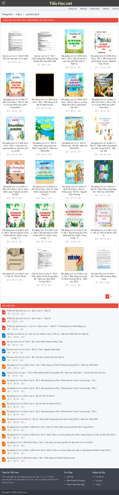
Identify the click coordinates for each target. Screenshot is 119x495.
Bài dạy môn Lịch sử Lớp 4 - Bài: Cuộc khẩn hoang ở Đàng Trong (103, 276)
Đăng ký (83, 9)
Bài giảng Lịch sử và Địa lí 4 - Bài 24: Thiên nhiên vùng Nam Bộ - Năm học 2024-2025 (103, 189)
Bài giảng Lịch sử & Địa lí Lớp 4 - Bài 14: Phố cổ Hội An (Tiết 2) (103, 232)
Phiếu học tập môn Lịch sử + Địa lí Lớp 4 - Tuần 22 (29, 318)
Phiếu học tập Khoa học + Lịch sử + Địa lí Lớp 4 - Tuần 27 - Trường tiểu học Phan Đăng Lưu (46, 326)
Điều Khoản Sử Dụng (76, 480)
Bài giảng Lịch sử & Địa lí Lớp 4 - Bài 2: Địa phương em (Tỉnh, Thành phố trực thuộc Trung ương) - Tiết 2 (51, 388)
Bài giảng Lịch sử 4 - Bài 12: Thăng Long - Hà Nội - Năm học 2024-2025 (74, 145)
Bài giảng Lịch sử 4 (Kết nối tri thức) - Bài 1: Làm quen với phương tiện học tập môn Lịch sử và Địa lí (50, 442)
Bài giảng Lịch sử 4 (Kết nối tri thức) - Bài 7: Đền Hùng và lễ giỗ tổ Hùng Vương (45, 102)
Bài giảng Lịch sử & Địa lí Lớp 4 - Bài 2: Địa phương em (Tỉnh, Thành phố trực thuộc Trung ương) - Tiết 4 (51, 411)
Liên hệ (115, 9)
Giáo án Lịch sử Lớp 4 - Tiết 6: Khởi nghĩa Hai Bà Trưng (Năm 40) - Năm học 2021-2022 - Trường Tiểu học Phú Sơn (56, 373)
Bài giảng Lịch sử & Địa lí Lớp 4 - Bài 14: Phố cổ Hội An (30, 396)
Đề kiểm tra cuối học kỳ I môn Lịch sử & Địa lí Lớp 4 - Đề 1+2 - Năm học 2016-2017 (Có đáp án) (47, 334)
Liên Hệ (70, 477)
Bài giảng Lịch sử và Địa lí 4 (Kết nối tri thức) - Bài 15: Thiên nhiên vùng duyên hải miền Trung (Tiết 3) (50, 427)
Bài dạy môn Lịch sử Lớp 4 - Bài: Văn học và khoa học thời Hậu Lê (35, 357)
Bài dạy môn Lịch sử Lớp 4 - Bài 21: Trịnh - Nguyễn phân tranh (33, 349)
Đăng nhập (94, 9)
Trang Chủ (72, 9)
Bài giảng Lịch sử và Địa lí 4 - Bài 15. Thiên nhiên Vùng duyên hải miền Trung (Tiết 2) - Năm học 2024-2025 (52, 419)
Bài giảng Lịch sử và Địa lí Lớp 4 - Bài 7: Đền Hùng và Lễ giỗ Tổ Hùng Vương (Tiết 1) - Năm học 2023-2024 (52, 365)
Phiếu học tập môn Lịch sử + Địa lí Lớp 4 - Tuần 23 (29, 311)
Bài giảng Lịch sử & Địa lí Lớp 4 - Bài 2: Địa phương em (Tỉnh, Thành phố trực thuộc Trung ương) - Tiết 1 (51, 380)
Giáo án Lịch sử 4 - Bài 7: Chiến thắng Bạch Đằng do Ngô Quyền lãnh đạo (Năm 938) (45, 58)
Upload (106, 9)
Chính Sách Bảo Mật (75, 484)
